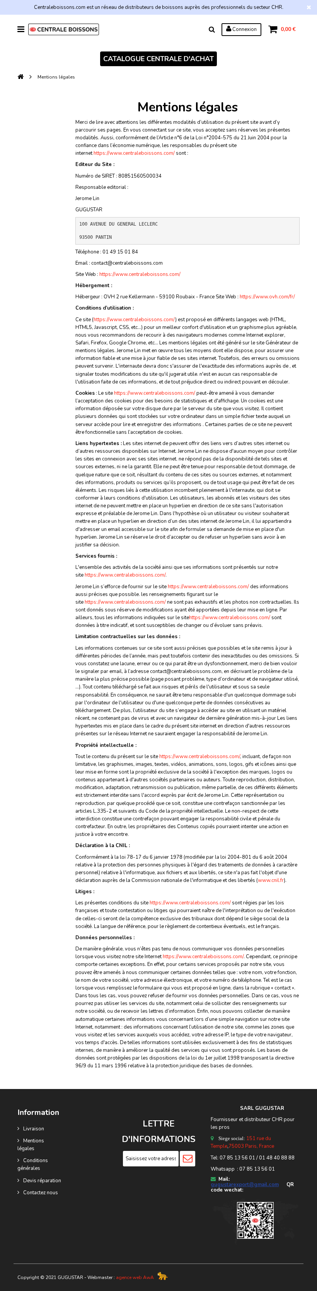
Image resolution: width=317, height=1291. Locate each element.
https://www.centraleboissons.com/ (134, 153)
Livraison (33, 1128)
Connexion (244, 29)
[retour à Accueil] (20, 77)
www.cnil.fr (271, 880)
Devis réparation (42, 1180)
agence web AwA (135, 1277)
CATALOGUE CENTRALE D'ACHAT (158, 58)
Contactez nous (40, 1192)
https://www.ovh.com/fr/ (267, 296)
